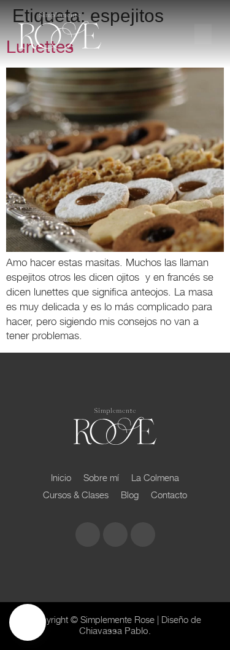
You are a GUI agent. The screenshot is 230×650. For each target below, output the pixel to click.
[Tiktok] (115, 534)
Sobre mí (101, 478)
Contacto (169, 495)
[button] (203, 34)
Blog (130, 495)
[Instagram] (87, 534)
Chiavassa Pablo (113, 630)
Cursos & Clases (76, 495)
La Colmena (155, 478)
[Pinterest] (143, 534)
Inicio (61, 478)
